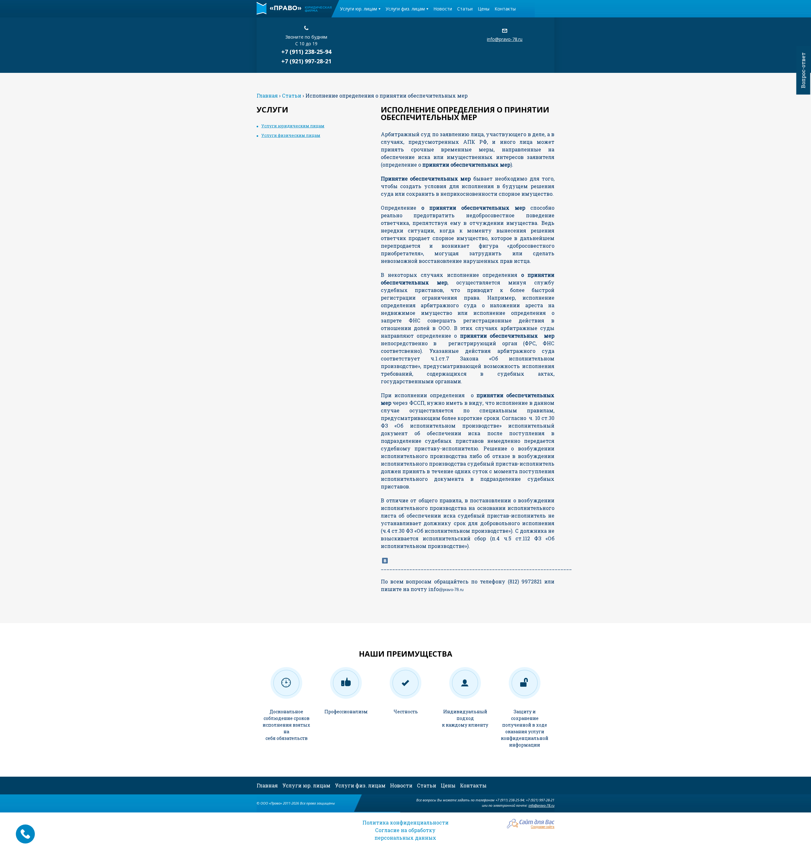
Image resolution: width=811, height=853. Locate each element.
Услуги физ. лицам (405, 9)
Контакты (505, 9)
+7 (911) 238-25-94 (306, 51)
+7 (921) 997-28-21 (306, 61)
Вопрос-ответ (803, 70)
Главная (267, 785)
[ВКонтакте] (385, 560)
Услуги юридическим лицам (292, 126)
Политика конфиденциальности (405, 822)
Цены (483, 9)
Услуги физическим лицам (290, 135)
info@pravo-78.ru (504, 39)
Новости (442, 9)
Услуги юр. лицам (358, 9)
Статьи (465, 9)
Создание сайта (542, 826)
